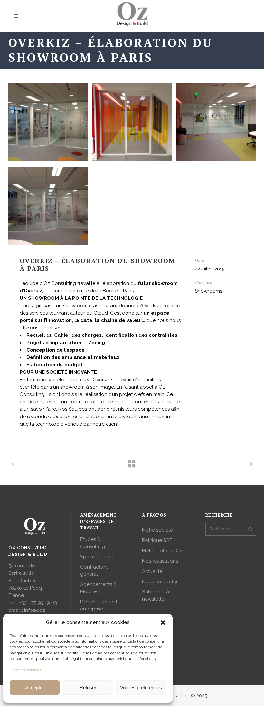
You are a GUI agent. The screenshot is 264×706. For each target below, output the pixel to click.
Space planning (98, 557)
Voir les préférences (141, 687)
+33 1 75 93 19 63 (38, 603)
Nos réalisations (160, 561)
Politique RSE (157, 540)
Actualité (152, 571)
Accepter (34, 687)
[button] (163, 622)
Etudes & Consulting (92, 542)
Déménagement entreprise (98, 605)
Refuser (88, 687)
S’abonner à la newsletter (158, 595)
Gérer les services (25, 670)
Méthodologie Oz (162, 551)
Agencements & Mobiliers (98, 588)
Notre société (157, 530)
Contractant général (94, 570)
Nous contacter (160, 581)
